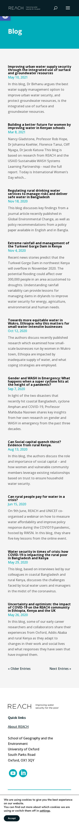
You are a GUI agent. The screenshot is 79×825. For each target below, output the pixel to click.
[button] (68, 10)
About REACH (18, 726)
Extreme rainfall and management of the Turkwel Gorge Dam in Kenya (38, 244)
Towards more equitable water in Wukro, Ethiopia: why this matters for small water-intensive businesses (38, 323)
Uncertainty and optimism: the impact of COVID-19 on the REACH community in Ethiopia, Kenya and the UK (39, 607)
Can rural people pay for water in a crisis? (36, 498)
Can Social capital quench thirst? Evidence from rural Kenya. (34, 443)
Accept (12, 818)
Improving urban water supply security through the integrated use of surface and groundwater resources (39, 69)
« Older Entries (19, 668)
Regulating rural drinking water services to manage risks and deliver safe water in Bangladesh (37, 193)
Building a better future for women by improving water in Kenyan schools (39, 126)
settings (45, 811)
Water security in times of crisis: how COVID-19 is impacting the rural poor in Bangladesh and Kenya (38, 554)
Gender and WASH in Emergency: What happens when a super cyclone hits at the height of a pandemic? (39, 381)
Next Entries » (60, 668)
